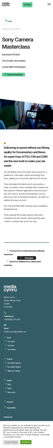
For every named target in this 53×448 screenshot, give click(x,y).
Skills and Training (13, 371)
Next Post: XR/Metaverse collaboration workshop (22, 263)
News (9, 388)
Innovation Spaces (14, 363)
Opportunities (11, 408)
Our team (10, 345)
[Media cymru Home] (10, 292)
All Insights (29, 258)
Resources (11, 392)
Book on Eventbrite (15, 74)
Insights (9, 380)
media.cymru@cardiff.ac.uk (15, 332)
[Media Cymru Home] (8, 5)
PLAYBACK (27, 5)
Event (9, 21)
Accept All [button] (26, 442)
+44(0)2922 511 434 (12, 319)
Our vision (11, 342)
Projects (9, 359)
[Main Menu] (48, 4)
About (9, 338)
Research (10, 402)
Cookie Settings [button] (11, 442)
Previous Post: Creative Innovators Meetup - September (24, 252)
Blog (9, 384)
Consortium (11, 349)
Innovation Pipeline (14, 367)
